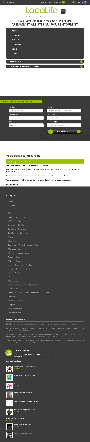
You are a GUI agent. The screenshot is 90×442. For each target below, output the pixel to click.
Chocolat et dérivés (16, 225)
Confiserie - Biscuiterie (17, 229)
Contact (15, 54)
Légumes (12, 241)
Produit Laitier (14, 257)
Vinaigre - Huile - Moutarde (19, 269)
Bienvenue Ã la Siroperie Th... (23, 392)
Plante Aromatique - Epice (18, 253)
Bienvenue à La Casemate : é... (24, 424)
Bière (10, 213)
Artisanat (11, 205)
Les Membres (16, 44)
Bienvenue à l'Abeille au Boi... (15, 418)
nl (82, 2)
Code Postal (13, 114)
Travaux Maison (14, 312)
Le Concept (16, 35)
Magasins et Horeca (16, 308)
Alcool (10, 201)
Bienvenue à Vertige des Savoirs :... (25, 410)
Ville (10, 121)
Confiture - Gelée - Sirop (18, 233)
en (76, 2)
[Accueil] (42, 13)
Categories (16, 40)
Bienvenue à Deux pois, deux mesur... (26, 401)
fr (73, 2)
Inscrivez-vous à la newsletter (51, 2)
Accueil (14, 31)
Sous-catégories (53, 121)
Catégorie (51, 114)
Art (9, 209)
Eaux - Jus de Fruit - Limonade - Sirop (23, 245)
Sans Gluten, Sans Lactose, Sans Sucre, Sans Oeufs (28, 293)
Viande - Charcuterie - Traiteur (20, 265)
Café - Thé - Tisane (16, 221)
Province (12, 107)
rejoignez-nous (21, 350)
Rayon (49, 107)
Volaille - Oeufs (14, 273)
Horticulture (13, 289)
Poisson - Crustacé (15, 261)
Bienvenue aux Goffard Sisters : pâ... (25, 366)
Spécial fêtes (13, 296)
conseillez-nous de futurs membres (26, 355)
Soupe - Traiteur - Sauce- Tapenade (22, 285)
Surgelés (11, 305)
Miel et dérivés (14, 249)
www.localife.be (36, 176)
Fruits (10, 237)
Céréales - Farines (15, 301)
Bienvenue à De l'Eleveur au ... (23, 433)
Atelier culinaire (14, 281)
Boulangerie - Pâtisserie (18, 217)
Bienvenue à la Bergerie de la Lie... (25, 375)
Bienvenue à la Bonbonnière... (23, 384)
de (79, 2)
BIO (9, 277)
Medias (14, 49)
